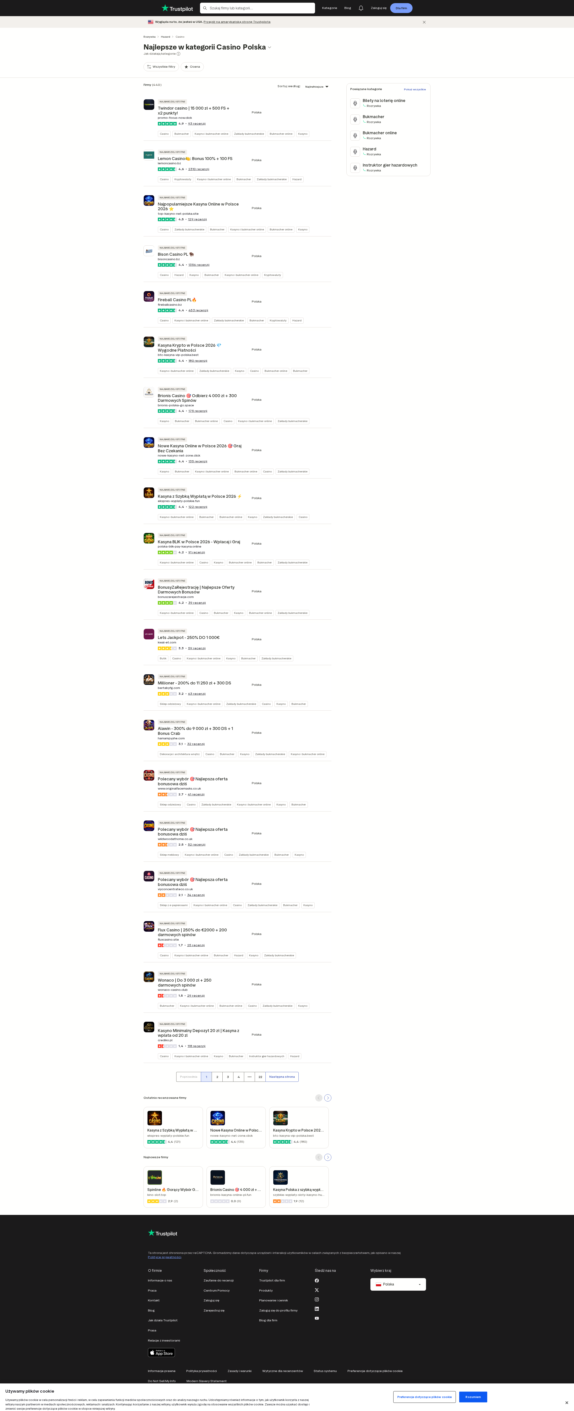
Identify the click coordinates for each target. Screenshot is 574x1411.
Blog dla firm (268, 1320)
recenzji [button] (197, 124)
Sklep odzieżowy (170, 704)
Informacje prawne (162, 1371)
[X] (317, 1290)
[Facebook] (317, 1280)
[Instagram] (317, 1299)
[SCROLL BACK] (318, 1098)
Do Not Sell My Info (162, 1381)
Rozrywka (150, 36)
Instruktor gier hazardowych (266, 1056)
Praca (152, 1290)
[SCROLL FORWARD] (327, 1098)
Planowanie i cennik (273, 1300)
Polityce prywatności (164, 1257)
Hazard (165, 36)
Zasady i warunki (240, 1371)
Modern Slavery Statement (207, 1381)
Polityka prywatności (201, 1371)
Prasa (152, 1330)
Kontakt (154, 1300)
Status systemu (325, 1371)
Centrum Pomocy (217, 1290)
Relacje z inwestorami (164, 1340)
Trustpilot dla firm (272, 1280)
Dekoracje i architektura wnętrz (180, 754)
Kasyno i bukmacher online (211, 133)
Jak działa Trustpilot (163, 1320)
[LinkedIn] (317, 1308)
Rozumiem (473, 1396)
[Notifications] (361, 8)
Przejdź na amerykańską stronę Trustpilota (237, 22)
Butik (163, 658)
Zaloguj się (211, 1300)
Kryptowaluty (182, 179)
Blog (151, 1310)
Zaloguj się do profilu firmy (278, 1310)
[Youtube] (317, 1318)
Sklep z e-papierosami (174, 905)
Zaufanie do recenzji (219, 1280)
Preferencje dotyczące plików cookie (375, 1371)
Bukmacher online (281, 133)
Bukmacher (181, 133)
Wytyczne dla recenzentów (282, 1371)
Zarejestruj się (214, 1310)
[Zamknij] (424, 22)
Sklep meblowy (169, 854)
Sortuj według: (289, 86)
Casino (164, 133)
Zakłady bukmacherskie (249, 133)
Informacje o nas (160, 1280)
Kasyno (302, 133)
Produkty (266, 1290)
